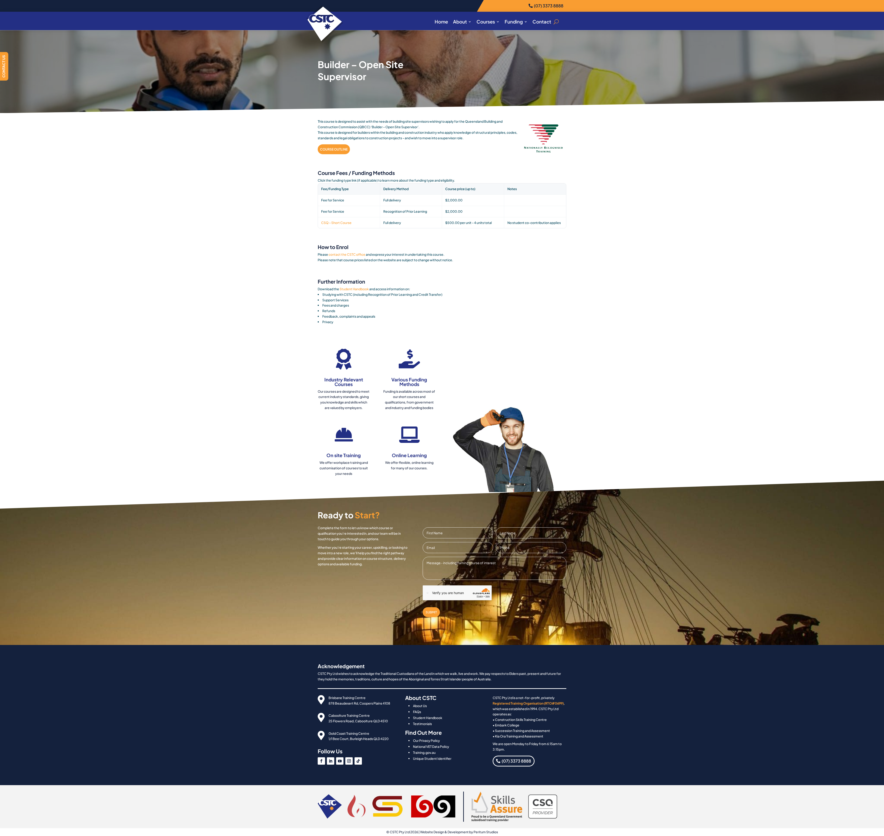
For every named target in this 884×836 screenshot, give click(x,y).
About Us (420, 706)
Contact (541, 22)
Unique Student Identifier (432, 758)
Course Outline (334, 149)
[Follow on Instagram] (349, 761)
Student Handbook (354, 289)
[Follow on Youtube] (339, 761)
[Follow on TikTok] (358, 761)
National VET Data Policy (431, 746)
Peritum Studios (486, 832)
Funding (514, 22)
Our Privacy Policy (426, 740)
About (460, 22)
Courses (486, 22)
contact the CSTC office (347, 254)
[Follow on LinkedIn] (330, 761)
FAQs (417, 712)
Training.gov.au (424, 752)
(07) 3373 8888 (548, 5)
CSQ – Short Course (336, 223)
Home (441, 22)
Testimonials (422, 724)
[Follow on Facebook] (321, 761)
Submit (431, 612)
